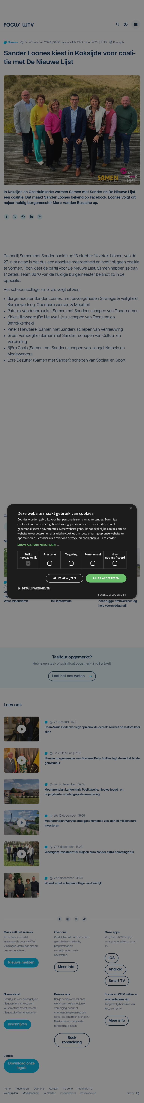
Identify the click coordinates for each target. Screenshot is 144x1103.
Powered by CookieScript (112, 594)
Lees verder (108, 538)
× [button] (130, 508)
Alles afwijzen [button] (64, 578)
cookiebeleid (91, 538)
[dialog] (72, 551)
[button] (71, 544)
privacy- (73, 538)
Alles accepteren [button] (106, 578)
